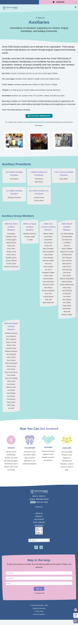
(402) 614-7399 (42, 502)
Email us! (39, 507)
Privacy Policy (39, 611)
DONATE (60, 2)
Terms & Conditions (39, 614)
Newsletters (39, 525)
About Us (41, 18)
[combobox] (39, 540)
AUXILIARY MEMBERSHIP (40, 116)
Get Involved (39, 519)
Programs (39, 516)
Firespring (42, 608)
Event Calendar (39, 522)
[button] (75, 7)
